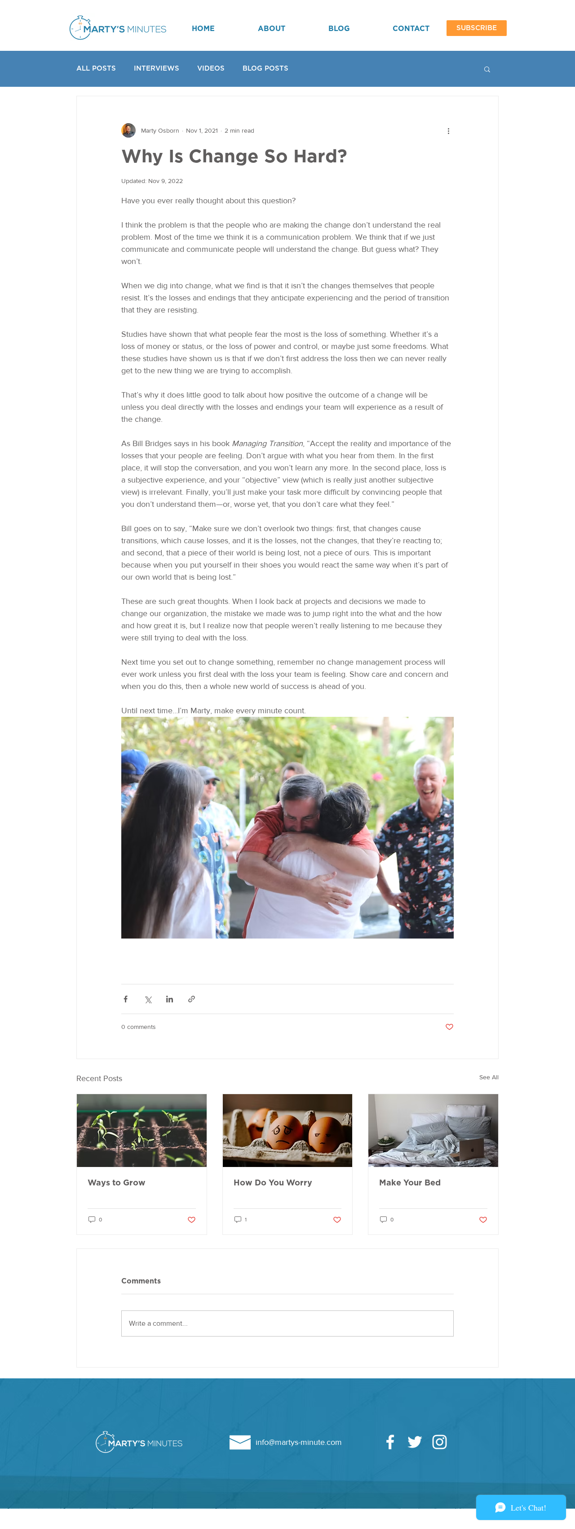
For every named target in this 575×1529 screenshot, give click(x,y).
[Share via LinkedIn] (169, 999)
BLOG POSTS (265, 68)
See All (489, 1077)
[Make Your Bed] (433, 1130)
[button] (477, 28)
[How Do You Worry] (288, 1130)
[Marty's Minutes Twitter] (415, 1442)
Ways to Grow (117, 1183)
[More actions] (448, 130)
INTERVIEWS (156, 68)
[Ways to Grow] (142, 1130)
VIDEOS (211, 68)
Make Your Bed (410, 1183)
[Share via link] (191, 999)
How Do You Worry (273, 1183)
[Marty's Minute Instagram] (439, 1442)
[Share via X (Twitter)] (147, 999)
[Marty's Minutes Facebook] (390, 1442)
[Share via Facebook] (125, 999)
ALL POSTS (96, 68)
